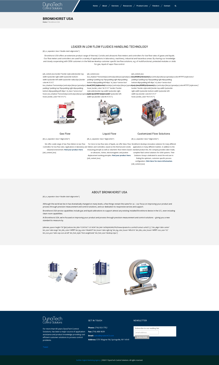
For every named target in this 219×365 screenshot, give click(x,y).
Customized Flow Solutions (154, 133)
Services (115, 6)
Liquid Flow (109, 133)
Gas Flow (65, 133)
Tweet (45, 347)
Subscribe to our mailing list (147, 328)
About (104, 6)
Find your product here (73, 150)
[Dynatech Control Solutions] (52, 6)
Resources (127, 6)
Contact (167, 6)
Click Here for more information (159, 161)
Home (95, 6)
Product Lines (142, 6)
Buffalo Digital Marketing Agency (88, 360)
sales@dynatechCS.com (104, 335)
